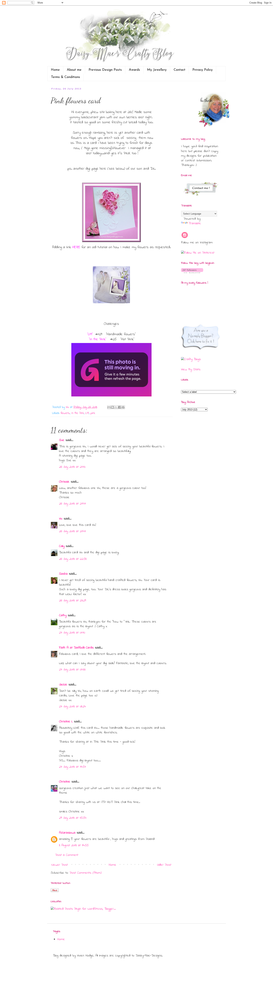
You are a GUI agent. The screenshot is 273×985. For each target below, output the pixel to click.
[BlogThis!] (112, 407)
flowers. (65, 413)
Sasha (63, 573)
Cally (61, 546)
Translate (194, 223)
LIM (87, 413)
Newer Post (60, 865)
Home (55, 70)
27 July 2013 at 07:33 (72, 669)
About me (74, 70)
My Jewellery (157, 70)
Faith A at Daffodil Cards (76, 647)
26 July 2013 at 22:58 (73, 559)
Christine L (66, 721)
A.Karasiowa (67, 832)
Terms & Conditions (65, 77)
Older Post (164, 865)
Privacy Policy (202, 70)
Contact (179, 70)
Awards (134, 70)
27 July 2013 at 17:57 (72, 767)
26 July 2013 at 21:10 (72, 467)
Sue (61, 440)
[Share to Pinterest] (123, 407)
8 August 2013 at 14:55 (74, 845)
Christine (64, 781)
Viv (60, 518)
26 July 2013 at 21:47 (72, 503)
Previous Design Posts (105, 70)
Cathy (62, 615)
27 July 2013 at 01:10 (72, 632)
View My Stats (190, 369)
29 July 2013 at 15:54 (72, 818)
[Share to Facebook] (119, 407)
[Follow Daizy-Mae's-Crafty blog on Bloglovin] (192, 272)
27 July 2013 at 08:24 (72, 706)
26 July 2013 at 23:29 (72, 600)
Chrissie (64, 481)
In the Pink (77, 413)
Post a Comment (66, 855)
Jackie (63, 684)
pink (92, 413)
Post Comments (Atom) (86, 872)
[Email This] (109, 407)
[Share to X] (116, 407)
